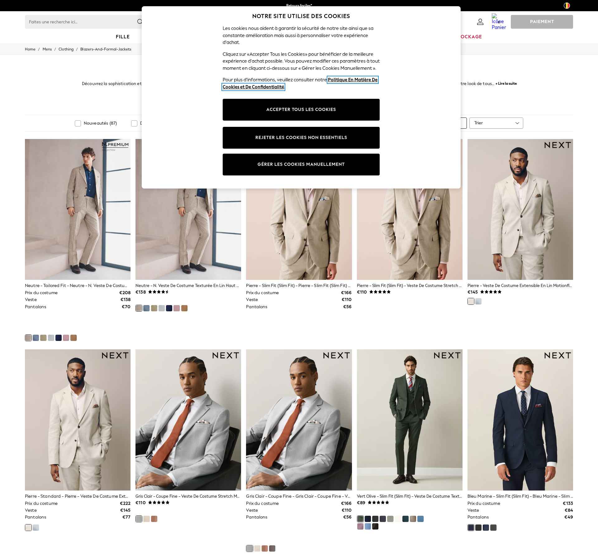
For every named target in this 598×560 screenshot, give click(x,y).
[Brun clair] (272, 548)
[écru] (398, 519)
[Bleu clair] (478, 301)
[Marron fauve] (154, 519)
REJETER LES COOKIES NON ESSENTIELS (301, 137)
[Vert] (43, 338)
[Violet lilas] (360, 526)
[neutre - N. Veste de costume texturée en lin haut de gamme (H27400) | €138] (188, 209)
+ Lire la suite (506, 82)
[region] (301, 97)
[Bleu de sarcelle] (405, 519)
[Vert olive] (360, 519)
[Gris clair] (139, 519)
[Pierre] (471, 301)
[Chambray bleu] (368, 526)
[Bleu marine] (383, 519)
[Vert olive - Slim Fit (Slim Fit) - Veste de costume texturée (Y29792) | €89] (410, 419)
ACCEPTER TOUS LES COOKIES (301, 109)
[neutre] (28, 338)
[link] (480, 22)
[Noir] (375, 519)
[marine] (58, 338)
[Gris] (51, 338)
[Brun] (375, 526)
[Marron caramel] (73, 338)
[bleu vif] (368, 519)
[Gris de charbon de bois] (493, 527)
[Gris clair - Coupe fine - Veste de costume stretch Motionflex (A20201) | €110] (188, 419)
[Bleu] (36, 338)
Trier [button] (478, 123)
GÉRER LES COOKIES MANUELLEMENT (301, 164)
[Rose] (66, 338)
